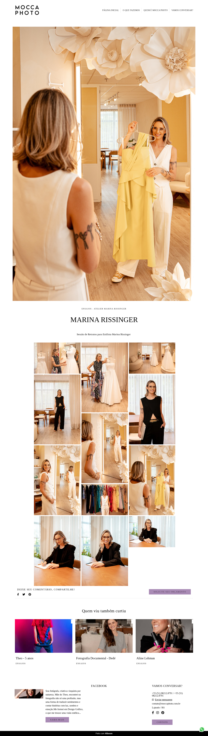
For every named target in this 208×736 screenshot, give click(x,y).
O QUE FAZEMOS (131, 10)
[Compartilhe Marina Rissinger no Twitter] (23, 594)
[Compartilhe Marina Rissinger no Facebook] (18, 594)
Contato (162, 722)
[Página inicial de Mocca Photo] (34, 10)
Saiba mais (57, 720)
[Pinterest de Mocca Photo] (162, 712)
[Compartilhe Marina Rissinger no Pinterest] (30, 594)
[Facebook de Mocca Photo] (153, 712)
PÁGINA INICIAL (110, 10)
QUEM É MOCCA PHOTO (156, 10)
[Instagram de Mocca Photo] (157, 712)
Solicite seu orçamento (170, 592)
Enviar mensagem (163, 699)
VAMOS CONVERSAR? (182, 10)
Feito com (104, 733)
